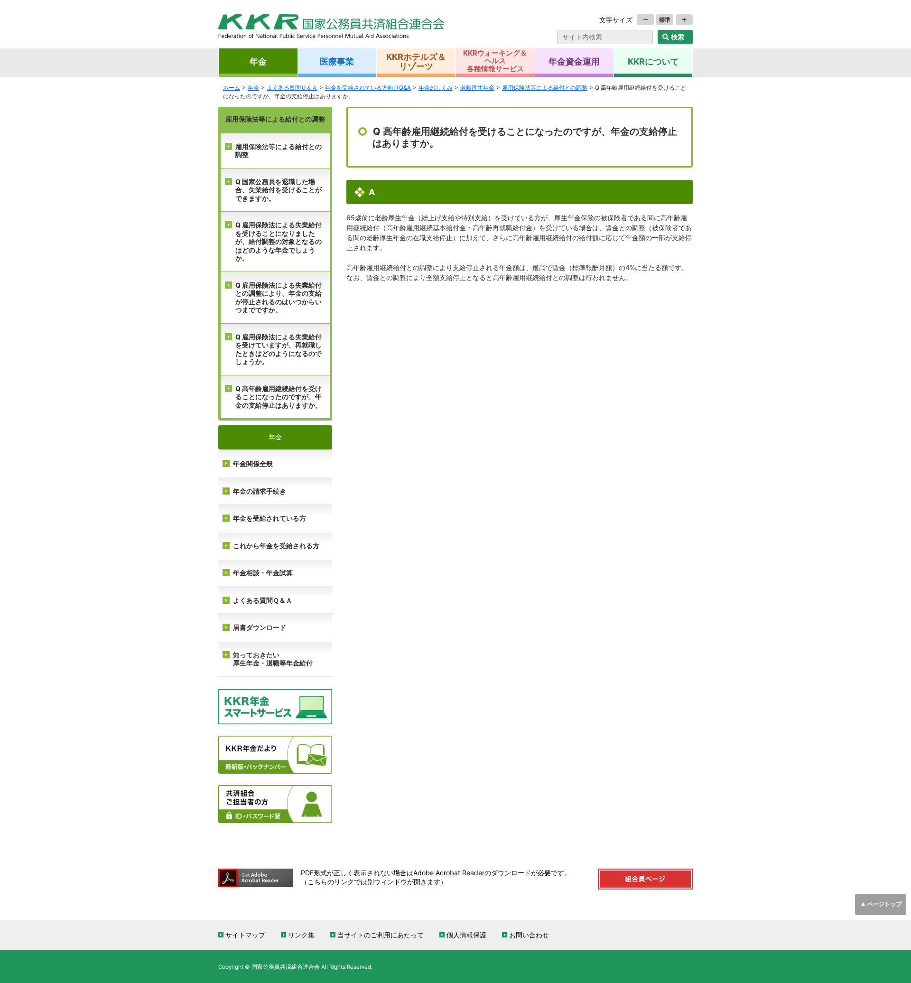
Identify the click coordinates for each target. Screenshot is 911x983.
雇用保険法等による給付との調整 (278, 151)
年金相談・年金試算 (263, 573)
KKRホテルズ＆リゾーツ (416, 61)
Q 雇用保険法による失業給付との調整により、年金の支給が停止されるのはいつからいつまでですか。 (278, 298)
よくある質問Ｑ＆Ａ (262, 600)
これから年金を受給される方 (276, 546)
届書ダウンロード (259, 627)
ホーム (231, 87)
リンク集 (301, 935)
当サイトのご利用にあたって (380, 935)
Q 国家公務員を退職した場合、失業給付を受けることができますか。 (278, 190)
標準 (664, 20)
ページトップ (884, 904)
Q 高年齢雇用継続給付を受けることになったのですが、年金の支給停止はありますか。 (278, 397)
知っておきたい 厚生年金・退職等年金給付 (273, 659)
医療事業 (337, 61)
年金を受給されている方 (269, 518)
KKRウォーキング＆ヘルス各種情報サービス (495, 60)
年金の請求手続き (259, 491)
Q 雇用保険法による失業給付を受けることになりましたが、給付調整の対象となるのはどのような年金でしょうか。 (278, 242)
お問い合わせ (529, 935)
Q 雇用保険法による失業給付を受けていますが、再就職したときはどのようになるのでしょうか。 (278, 349)
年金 (258, 61)
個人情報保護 (466, 935)
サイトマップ (245, 935)
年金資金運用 (574, 61)
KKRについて (653, 61)
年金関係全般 (253, 463)
